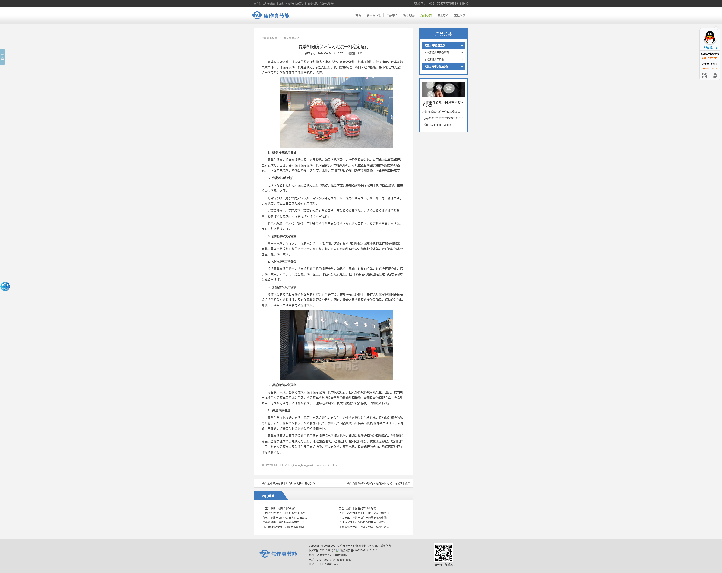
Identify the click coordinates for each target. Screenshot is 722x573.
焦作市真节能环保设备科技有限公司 (273, 15)
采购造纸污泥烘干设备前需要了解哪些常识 (364, 527)
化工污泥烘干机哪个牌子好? (279, 508)
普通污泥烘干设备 (434, 59)
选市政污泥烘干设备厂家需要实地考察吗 (291, 483)
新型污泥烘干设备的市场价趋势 (357, 508)
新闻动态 (426, 15)
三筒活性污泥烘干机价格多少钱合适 (283, 513)
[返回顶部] (715, 75)
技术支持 (442, 15)
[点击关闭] (716, 28)
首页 (358, 15)
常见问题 (459, 15)
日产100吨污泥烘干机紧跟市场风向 (283, 527)
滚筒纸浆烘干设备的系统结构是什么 (283, 522)
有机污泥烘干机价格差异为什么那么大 (284, 517)
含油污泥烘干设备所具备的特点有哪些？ (363, 522)
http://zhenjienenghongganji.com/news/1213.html (309, 465)
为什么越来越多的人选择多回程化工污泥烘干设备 (381, 483)
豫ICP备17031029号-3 (322, 550)
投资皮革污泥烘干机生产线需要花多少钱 (363, 517)
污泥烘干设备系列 (434, 45)
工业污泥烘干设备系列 (436, 52)
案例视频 (409, 15)
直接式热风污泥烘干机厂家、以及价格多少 (364, 513)
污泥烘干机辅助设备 (436, 66)
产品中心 (392, 15)
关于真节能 (374, 15)
